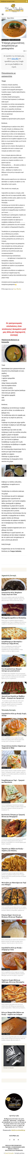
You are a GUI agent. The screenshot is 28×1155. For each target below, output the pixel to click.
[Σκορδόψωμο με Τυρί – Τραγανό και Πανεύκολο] (14, 794)
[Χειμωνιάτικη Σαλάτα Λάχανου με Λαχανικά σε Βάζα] (14, 759)
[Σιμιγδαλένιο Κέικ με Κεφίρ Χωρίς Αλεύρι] (14, 727)
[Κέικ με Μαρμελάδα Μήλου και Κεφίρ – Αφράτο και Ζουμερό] (14, 1026)
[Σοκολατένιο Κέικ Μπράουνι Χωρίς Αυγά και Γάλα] (14, 584)
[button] (2, 14)
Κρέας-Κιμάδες (5, 666)
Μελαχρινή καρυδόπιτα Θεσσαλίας (14, 618)
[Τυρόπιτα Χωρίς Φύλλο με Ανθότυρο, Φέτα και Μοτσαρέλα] (14, 994)
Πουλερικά (4, 836)
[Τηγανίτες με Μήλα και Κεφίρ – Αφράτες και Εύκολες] (14, 862)
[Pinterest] (18, 1139)
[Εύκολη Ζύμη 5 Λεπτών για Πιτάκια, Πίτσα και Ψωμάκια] (14, 929)
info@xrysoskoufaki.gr (18, 1130)
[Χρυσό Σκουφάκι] (14, 7)
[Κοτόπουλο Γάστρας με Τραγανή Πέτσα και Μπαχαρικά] (14, 828)
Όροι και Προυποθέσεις (13, 1145)
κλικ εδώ (15, 59)
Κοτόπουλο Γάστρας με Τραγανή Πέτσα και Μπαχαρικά (13, 816)
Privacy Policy (13, 1148)
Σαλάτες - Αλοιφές (6, 768)
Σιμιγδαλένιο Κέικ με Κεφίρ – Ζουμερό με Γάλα (12, 949)
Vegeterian (5, 870)
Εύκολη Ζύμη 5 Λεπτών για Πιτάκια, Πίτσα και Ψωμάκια (12, 916)
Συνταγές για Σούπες (15, 39)
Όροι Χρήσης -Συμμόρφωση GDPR (13, 1147)
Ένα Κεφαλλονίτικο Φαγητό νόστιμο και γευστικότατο (11, 670)
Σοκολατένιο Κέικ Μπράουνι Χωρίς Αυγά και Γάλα (12, 593)
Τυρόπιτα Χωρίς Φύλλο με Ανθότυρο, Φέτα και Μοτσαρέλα (13, 981)
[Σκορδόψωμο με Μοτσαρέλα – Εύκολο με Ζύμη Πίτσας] (14, 633)
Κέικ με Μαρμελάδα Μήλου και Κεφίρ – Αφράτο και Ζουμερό (13, 1013)
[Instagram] (14, 1139)
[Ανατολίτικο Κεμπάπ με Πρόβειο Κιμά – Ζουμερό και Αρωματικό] (14, 688)
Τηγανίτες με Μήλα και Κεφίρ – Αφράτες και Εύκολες (13, 850)
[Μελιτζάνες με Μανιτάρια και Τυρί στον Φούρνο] (14, 896)
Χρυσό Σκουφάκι (9, 1153)
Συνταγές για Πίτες (6, 1001)
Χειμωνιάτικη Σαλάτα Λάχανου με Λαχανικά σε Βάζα (14, 747)
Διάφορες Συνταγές (6, 638)
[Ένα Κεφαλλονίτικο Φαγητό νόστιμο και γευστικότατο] (14, 660)
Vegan (4, 589)
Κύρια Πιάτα (10, 18)
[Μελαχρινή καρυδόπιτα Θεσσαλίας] (14, 610)
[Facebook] (9, 1139)
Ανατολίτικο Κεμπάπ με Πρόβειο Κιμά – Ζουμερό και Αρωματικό (13, 697)
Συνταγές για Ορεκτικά (7, 904)
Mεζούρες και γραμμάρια (14, 1150)
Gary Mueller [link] (17, 289)
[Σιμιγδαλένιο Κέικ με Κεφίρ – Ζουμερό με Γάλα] (14, 961)
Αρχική (4, 18)
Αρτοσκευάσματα (6, 802)
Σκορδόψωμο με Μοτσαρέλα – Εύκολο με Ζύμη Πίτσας (12, 642)
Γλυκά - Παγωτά (6, 615)
